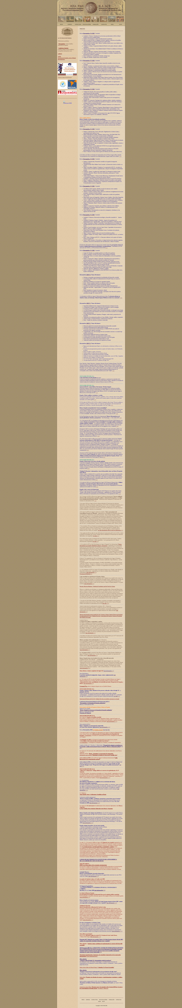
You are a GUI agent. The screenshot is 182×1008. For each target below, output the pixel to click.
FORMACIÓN (95, 24)
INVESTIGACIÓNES (87, 24)
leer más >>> (106, 603)
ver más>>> (96, 536)
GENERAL (70, 24)
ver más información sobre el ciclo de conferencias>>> (110, 530)
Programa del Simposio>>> (86, 574)
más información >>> (85, 668)
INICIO (61, 24)
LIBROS (60, 53)
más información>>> (91, 572)
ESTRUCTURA (78, 24)
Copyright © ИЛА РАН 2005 (101, 1005)
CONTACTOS (104, 24)
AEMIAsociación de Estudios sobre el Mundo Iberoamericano (67, 58)
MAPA (112, 24)
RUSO (120, 24)
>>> (95, 500)
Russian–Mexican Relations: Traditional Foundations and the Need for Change (97, 586)
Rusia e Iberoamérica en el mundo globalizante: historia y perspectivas (101, 545)
